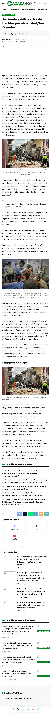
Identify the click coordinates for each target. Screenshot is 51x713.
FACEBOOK (7, 699)
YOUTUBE (28, 699)
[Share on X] (11, 34)
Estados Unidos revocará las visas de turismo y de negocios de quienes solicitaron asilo (31, 591)
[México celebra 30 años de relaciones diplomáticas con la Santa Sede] (43, 673)
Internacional (9, 14)
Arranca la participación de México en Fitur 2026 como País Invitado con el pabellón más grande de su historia (23, 502)
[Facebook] (14, 527)
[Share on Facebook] (8, 34)
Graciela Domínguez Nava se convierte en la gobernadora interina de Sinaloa (30, 605)
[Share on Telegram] (19, 34)
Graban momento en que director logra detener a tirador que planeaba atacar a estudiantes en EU (21, 473)
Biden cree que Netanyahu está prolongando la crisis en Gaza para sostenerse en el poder (18, 659)
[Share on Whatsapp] (15, 34)
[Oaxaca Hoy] (19, 3)
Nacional (22, 611)
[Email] (22, 34)
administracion (7, 39)
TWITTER (18, 699)
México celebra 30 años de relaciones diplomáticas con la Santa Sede (16, 673)
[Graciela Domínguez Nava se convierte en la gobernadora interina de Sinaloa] (9, 605)
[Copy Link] (26, 34)
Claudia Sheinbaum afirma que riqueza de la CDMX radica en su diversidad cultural (17, 645)
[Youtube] (14, 537)
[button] (4, 3)
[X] (37, 527)
